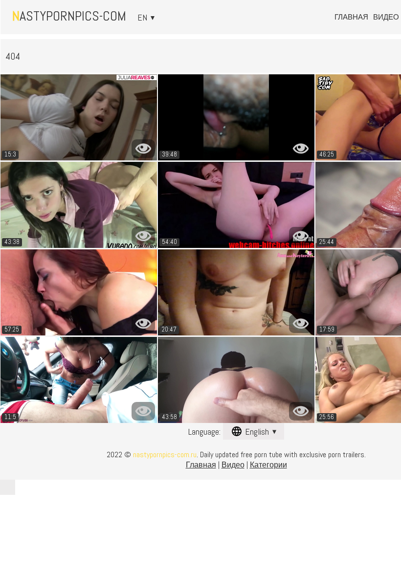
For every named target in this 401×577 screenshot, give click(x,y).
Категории (268, 465)
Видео (386, 17)
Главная (351, 17)
